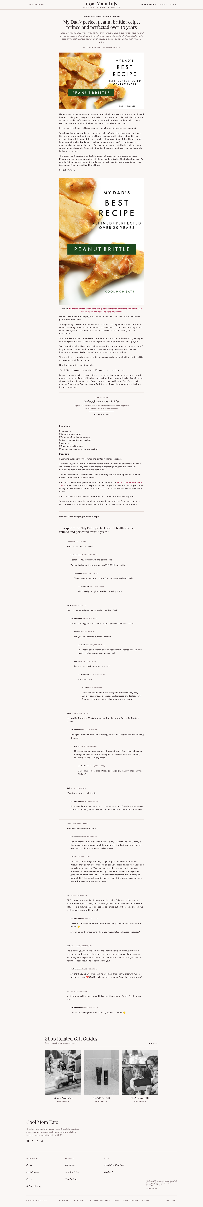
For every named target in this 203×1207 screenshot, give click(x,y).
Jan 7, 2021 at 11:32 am (97, 586)
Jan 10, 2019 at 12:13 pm (79, 605)
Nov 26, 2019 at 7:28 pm (78, 788)
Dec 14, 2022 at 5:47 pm (90, 1008)
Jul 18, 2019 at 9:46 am (97, 645)
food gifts (77, 517)
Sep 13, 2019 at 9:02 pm (88, 661)
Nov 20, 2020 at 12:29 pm (98, 766)
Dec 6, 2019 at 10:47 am (90, 801)
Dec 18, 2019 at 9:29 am (90, 918)
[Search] (30, 5)
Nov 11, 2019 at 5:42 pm (94, 688)
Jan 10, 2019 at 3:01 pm (89, 618)
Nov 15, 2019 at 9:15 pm (81, 713)
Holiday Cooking (103, 16)
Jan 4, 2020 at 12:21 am (82, 856)
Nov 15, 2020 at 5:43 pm (89, 746)
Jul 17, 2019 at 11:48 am (87, 632)
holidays (89, 517)
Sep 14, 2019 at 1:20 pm (97, 675)
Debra (69, 823)
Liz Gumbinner (76, 555)
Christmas (87, 16)
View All (153, 1043)
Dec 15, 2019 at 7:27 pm (79, 895)
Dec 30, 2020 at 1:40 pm (90, 573)
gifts (84, 517)
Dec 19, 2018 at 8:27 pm (78, 542)
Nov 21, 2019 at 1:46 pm (89, 730)
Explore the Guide (103, 415)
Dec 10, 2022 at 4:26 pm (79, 991)
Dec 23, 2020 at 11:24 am (90, 969)
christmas (63, 517)
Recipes (117, 16)
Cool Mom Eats (101, 3)
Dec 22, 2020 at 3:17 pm (87, 946)
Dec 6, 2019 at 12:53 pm (80, 823)
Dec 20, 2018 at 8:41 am (90, 555)
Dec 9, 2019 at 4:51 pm (89, 837)
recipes (96, 517)
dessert (70, 517)
